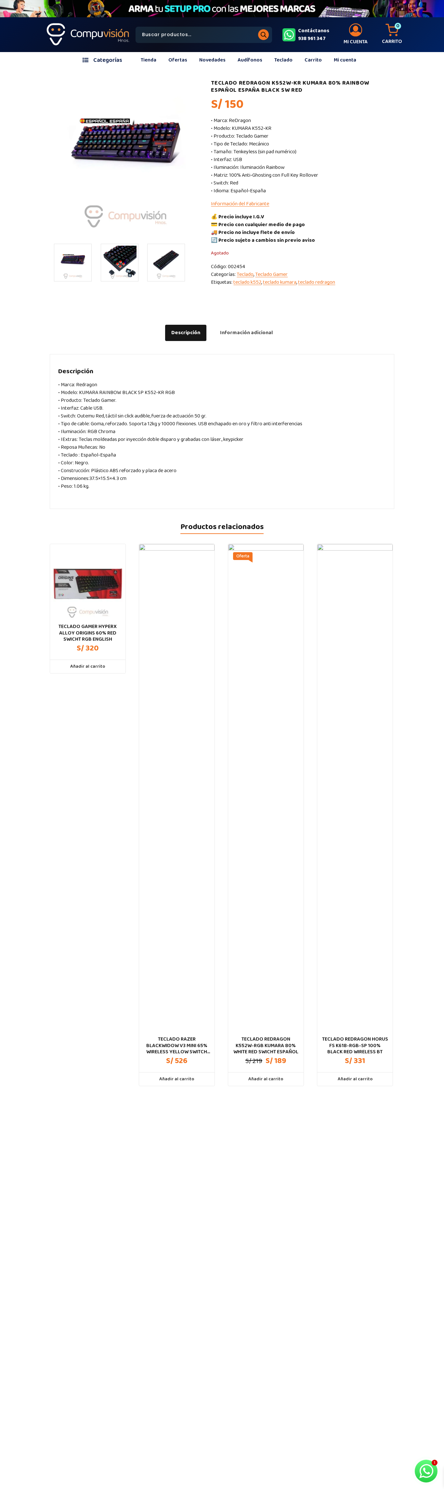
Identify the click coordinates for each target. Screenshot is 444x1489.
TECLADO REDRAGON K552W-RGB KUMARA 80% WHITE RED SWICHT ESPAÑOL (265, 1045)
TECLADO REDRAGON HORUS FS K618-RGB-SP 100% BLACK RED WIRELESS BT (355, 1045)
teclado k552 (247, 282)
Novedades (212, 60)
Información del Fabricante (240, 204)
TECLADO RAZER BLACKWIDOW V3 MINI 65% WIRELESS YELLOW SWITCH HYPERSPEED (176, 1045)
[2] (119, 262)
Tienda (148, 60)
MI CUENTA (356, 42)
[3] (166, 262)
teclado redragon (316, 282)
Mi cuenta (345, 60)
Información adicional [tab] (246, 333)
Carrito (313, 60)
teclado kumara (279, 282)
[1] (73, 262)
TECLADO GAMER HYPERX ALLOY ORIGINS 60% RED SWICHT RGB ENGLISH (88, 632)
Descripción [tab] (185, 333)
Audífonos (250, 60)
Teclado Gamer (271, 274)
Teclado (283, 60)
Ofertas (177, 60)
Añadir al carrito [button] (87, 666)
